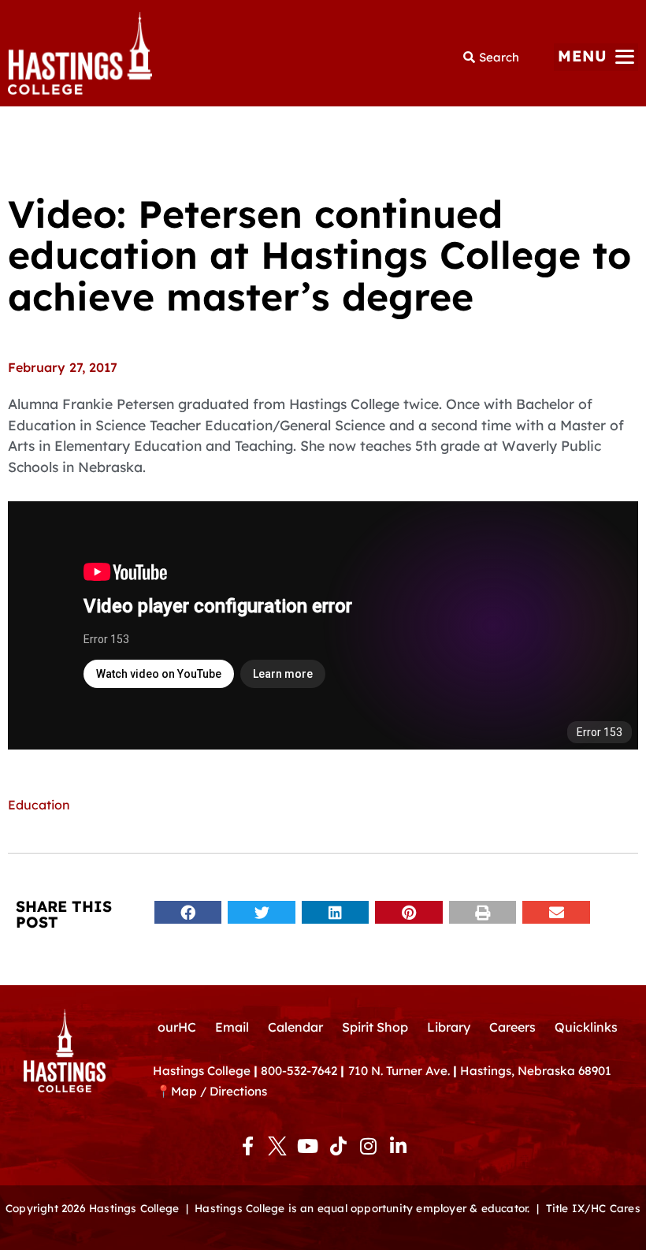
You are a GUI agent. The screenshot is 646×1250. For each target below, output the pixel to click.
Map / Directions (219, 1091)
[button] (596, 57)
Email (232, 1027)
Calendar (295, 1027)
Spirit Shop (375, 1027)
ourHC (177, 1027)
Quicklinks (586, 1027)
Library (448, 1027)
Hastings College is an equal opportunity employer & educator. (362, 1208)
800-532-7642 (299, 1070)
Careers (512, 1027)
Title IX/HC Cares (593, 1208)
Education (39, 805)
